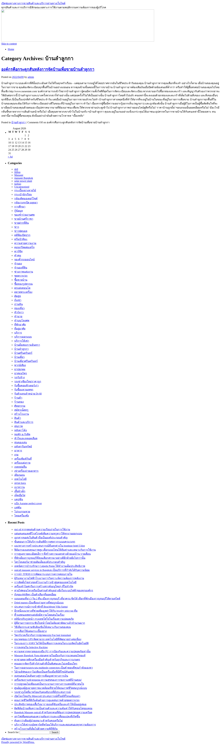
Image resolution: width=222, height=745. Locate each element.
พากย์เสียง (20, 365)
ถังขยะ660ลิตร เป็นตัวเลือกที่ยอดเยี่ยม (35, 594)
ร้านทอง (19, 401)
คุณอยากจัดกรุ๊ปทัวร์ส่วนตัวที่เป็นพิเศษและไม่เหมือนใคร (45, 663)
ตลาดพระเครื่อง (23, 292)
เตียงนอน (19, 475)
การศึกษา (19, 206)
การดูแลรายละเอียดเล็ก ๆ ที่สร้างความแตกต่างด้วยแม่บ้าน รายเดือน (52, 553)
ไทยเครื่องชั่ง (21, 515)
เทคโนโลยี (20, 479)
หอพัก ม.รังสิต (22, 434)
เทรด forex (20, 483)
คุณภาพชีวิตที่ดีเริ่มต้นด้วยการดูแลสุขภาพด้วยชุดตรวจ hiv (47, 700)
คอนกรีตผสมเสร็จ (24, 247)
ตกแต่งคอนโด (22, 288)
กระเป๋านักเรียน (23, 194)
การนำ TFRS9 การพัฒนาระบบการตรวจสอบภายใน (43, 574)
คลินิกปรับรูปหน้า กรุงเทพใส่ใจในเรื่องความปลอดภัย (44, 618)
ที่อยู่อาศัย (19, 328)
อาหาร (18, 450)
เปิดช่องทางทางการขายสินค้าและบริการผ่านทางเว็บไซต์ (33, 3)
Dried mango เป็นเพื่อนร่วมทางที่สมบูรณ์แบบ (39, 602)
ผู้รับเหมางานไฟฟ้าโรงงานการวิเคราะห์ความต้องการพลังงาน (49, 578)
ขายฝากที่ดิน (21, 222)
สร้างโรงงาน (21, 414)
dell (16, 169)
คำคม (17, 255)
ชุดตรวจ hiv (21, 275)
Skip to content (9, 43)
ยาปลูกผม (19, 369)
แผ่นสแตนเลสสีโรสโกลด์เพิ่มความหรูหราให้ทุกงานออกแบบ (48, 533)
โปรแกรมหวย (22, 511)
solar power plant (23, 181)
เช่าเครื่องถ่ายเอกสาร (26, 471)
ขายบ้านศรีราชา (23, 218)
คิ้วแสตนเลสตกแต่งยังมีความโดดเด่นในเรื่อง (39, 614)
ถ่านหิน (18, 304)
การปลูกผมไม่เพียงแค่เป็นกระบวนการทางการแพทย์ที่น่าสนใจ (49, 684)
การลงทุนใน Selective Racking (31, 647)
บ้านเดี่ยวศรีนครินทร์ (26, 361)
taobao (17, 183)
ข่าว (16, 227)
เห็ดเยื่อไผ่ (19, 495)
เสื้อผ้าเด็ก (19, 491)
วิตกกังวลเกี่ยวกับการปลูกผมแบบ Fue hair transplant (42, 635)
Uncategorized (21, 186)
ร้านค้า (18, 397)
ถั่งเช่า (17, 300)
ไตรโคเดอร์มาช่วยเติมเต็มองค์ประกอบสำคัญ (39, 562)
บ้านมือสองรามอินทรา (27, 344)
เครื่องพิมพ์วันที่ (23, 458)
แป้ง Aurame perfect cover (28, 503)
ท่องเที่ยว (19, 308)
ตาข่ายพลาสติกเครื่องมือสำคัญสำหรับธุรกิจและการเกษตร (47, 659)
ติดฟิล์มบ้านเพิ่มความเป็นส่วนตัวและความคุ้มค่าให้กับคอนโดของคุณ (53, 708)
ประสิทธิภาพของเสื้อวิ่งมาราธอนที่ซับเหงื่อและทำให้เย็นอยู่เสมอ (50, 704)
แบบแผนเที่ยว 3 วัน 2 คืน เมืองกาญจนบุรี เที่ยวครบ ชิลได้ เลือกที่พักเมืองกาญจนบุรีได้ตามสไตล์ (67, 598)
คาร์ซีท (18, 251)
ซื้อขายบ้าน (20, 279)
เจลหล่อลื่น (20, 466)
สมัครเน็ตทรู (21, 410)
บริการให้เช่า (21, 340)
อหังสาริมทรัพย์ (23, 446)
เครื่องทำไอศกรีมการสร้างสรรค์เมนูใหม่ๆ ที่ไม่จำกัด (43, 586)
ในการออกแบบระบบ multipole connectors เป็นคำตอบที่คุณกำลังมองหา (53, 667)
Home (11, 49)
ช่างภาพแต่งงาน (23, 271)
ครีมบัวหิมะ (20, 239)
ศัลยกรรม (19, 405)
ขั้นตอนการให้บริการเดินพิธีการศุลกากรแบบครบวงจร (44, 541)
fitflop (17, 172)
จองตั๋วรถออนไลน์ (24, 259)
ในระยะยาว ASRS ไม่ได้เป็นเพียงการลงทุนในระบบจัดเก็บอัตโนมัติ (51, 643)
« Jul (10, 156)
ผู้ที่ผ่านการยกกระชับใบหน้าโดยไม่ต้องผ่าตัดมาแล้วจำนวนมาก (49, 623)
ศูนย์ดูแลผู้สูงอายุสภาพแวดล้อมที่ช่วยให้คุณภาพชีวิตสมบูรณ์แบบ (50, 688)
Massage (18, 175)
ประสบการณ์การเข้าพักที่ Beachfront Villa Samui (41, 606)
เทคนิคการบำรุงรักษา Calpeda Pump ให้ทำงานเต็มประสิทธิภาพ (49, 566)
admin (31, 77)
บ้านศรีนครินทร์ (23, 353)
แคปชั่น (18, 499)
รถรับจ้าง (19, 377)
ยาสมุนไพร (20, 373)
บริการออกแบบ (23, 336)
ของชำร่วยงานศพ (24, 214)
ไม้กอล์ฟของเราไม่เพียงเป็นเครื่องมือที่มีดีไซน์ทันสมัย (44, 671)
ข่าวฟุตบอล (20, 231)
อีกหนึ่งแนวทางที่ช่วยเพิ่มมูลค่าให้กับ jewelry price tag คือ (46, 610)
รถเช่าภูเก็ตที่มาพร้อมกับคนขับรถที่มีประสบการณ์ (42, 692)
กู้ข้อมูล (18, 210)
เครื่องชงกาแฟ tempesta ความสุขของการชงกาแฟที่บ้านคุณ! (48, 679)
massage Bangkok (23, 178)
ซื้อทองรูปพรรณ (23, 283)
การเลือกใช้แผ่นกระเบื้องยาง (30, 631)
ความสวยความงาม (25, 243)
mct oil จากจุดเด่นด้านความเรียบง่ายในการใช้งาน (42, 529)
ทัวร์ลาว (19, 312)
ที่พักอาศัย (20, 324)
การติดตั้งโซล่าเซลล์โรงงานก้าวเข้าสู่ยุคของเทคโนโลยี (45, 582)
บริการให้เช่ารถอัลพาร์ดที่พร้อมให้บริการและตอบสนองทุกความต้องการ (55, 724)
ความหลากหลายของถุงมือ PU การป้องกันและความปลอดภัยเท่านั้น (52, 651)
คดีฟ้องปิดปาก (22, 235)
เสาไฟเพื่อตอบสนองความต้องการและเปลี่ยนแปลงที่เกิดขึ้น (47, 716)
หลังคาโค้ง (20, 430)
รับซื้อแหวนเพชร (23, 389)
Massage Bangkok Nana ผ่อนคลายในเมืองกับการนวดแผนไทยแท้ (49, 655)
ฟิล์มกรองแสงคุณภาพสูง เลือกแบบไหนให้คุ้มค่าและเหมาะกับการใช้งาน (55, 549)
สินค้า (17, 418)
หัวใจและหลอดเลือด (25, 438)
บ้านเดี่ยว (19, 357)
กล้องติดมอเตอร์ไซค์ (26, 198)
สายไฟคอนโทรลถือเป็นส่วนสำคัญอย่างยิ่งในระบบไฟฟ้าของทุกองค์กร (53, 590)
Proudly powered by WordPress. (18, 742)
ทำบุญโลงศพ (21, 320)
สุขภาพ (18, 426)
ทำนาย (18, 316)
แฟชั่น (17, 507)
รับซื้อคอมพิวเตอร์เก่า (26, 385)
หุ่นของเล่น (20, 442)
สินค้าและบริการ (23, 422)
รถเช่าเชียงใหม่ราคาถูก (27, 381)
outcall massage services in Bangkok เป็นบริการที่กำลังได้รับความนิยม (52, 570)
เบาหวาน (19, 487)
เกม (16, 454)
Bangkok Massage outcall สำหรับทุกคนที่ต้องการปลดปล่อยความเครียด (53, 712)
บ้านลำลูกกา (18, 122)
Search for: (13, 732)
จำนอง (18, 263)
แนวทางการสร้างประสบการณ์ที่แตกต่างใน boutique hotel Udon (49, 545)
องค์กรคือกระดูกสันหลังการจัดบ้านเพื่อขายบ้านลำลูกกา (47, 69)
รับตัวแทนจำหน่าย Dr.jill (28, 393)
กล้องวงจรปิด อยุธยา (26, 202)
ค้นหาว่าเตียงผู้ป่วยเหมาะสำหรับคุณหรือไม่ (38, 720)
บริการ (18, 332)
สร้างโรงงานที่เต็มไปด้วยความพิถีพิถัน (36, 728)
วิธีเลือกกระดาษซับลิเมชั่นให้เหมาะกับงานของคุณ (42, 627)
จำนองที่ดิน (20, 267)
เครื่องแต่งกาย (22, 462)
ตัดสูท (17, 296)
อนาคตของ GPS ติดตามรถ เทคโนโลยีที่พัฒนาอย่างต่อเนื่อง (47, 639)
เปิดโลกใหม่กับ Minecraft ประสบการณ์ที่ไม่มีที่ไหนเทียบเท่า (47, 696)
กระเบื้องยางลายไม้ (25, 190)
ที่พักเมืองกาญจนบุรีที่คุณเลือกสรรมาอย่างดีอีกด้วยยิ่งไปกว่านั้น (49, 558)
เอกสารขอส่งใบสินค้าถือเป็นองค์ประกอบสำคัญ (41, 537)
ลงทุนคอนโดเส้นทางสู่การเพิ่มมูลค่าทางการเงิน (41, 675)
